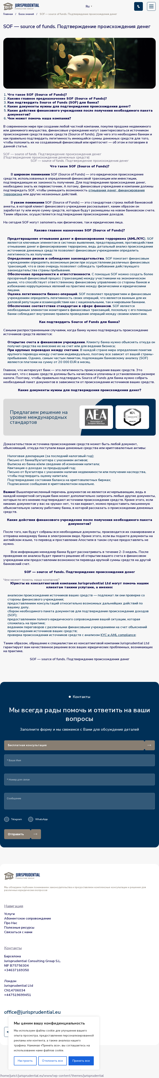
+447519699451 (17, 995)
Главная (8, 14)
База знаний (26, 14)
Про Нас (10, 923)
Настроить (25, 1061)
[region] (53, 1043)
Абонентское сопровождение (27, 918)
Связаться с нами (18, 932)
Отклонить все (52, 1061)
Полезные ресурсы (19, 927)
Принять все (81, 1061)
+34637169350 (16, 970)
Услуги (9, 914)
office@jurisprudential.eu (32, 1012)
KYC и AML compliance (118, 635)
